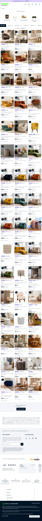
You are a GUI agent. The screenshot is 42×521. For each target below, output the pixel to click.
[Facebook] (29, 438)
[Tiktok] (26, 438)
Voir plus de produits (21, 409)
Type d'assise (17, 25)
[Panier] (36, 4)
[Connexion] (29, 4)
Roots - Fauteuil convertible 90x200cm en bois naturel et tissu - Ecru (34, 285)
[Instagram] (32, 438)
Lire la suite (37, 423)
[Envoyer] (22, 444)
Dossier (25, 25)
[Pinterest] (36, 438)
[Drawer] (5, 4)
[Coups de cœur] (32, 4)
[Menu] (39, 4)
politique (29, 513)
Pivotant (32, 25)
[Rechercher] (25, 4)
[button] (21, 27)
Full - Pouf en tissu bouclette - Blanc (7, 350)
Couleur (9, 25)
